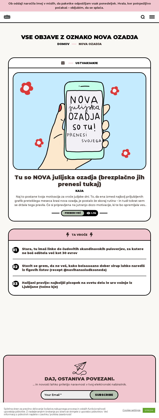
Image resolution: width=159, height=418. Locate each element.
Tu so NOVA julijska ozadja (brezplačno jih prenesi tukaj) (80, 181)
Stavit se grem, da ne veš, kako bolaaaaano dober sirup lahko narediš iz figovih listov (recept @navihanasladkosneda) (83, 268)
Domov (63, 44)
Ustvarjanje (86, 63)
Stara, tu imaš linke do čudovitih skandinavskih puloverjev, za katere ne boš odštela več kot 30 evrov (82, 251)
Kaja (79, 191)
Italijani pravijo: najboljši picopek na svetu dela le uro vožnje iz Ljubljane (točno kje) (77, 285)
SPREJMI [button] (149, 410)
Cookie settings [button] (131, 410)
